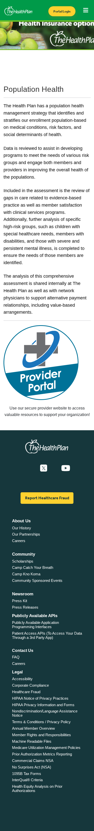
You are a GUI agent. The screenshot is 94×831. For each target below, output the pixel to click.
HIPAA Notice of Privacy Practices (40, 698)
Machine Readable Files (31, 741)
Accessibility (22, 679)
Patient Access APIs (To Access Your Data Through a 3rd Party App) (47, 635)
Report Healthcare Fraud (47, 498)
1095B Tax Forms (26, 773)
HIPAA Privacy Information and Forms (43, 705)
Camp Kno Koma (26, 574)
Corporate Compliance (30, 685)
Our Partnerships (26, 534)
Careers (18, 541)
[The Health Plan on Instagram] (54, 468)
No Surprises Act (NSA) (31, 767)
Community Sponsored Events (37, 580)
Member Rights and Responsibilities (41, 735)
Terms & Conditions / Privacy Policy (41, 722)
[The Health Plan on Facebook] (30, 468)
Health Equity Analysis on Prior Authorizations (37, 788)
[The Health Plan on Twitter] (43, 468)
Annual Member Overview (33, 728)
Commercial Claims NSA (32, 760)
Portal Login (61, 11)
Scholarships (22, 561)
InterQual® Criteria (27, 780)
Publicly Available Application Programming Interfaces (35, 624)
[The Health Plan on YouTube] (65, 468)
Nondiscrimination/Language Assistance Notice (44, 713)
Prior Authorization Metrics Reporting (42, 754)
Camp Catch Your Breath (32, 567)
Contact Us (22, 650)
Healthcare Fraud (26, 692)
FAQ (16, 657)
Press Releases (25, 607)
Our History (21, 528)
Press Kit (19, 601)
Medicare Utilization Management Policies (46, 747)
